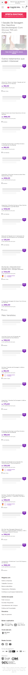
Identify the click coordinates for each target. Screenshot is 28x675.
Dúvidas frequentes (7, 602)
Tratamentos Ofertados (9, 589)
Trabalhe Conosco (7, 583)
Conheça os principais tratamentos (12, 592)
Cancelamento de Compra (10, 605)
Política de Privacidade (8, 608)
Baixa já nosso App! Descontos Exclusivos (17, 2)
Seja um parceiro (7, 614)
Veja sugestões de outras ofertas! (14, 16)
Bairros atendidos (7, 586)
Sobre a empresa (7, 580)
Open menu (3, 7)
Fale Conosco (6, 599)
